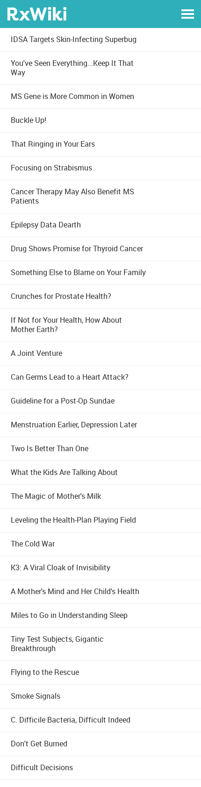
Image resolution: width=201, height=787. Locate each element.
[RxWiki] (36, 13)
